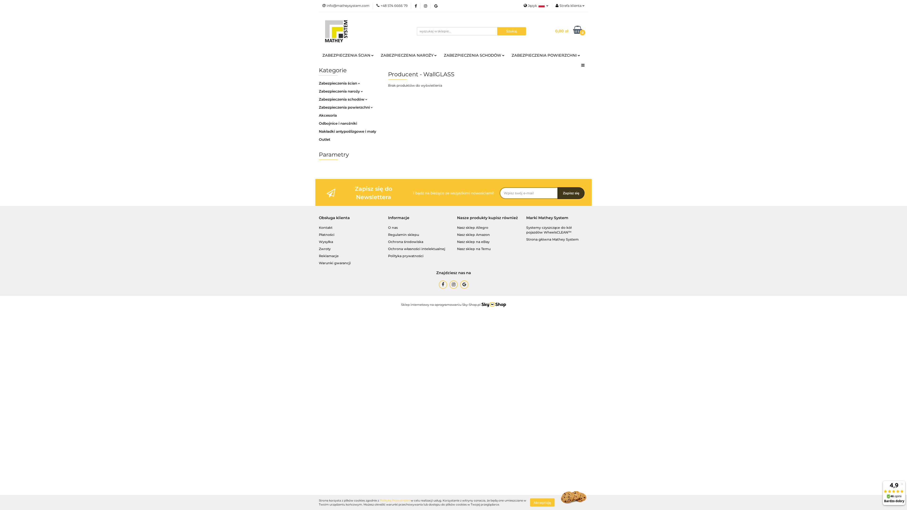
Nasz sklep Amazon (473, 235)
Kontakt (326, 227)
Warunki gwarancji (335, 263)
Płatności (326, 235)
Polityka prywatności (406, 256)
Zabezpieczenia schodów (342, 99)
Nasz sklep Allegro (472, 227)
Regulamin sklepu (403, 235)
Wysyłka (326, 242)
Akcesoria (328, 115)
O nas (393, 227)
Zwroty (325, 249)
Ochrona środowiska (405, 242)
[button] (334, 218)
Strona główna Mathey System (552, 239)
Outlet (324, 139)
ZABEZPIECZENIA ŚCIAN (346, 55)
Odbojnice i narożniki (338, 123)
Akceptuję (542, 502)
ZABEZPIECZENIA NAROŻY (407, 55)
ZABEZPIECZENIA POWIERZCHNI (545, 55)
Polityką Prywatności (395, 500)
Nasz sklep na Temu (474, 249)
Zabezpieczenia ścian (338, 83)
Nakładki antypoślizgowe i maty (347, 131)
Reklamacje (329, 256)
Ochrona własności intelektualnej (416, 249)
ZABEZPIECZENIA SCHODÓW (473, 55)
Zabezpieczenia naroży (340, 91)
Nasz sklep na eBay (473, 242)
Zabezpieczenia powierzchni (345, 107)
